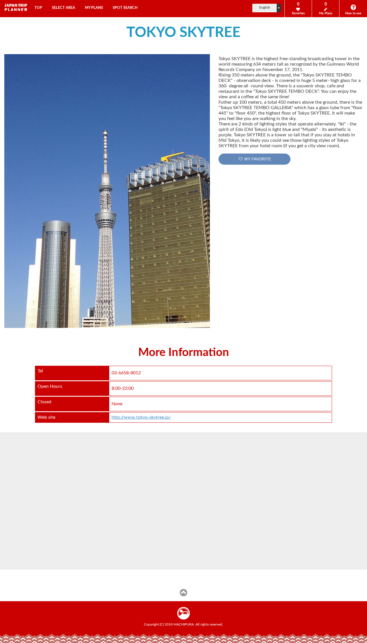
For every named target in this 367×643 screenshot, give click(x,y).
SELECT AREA (63, 8)
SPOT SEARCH (125, 8)
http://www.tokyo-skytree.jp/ (141, 417)
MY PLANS (94, 8)
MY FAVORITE (257, 159)
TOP (38, 8)
